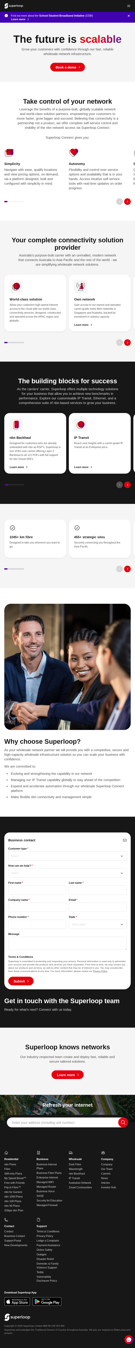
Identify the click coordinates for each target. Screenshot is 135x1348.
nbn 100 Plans (12, 1201)
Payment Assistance (48, 1245)
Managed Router (46, 1186)
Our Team (106, 1169)
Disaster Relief (45, 1259)
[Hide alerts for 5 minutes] (129, 16)
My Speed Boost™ (15, 1178)
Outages (41, 1254)
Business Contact (14, 1236)
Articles (105, 1182)
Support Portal (12, 1240)
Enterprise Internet (47, 1177)
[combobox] (67, 1122)
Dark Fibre (75, 1164)
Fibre (7, 1169)
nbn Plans (10, 1164)
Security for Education (49, 1200)
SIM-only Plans (13, 1173)
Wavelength (76, 1169)
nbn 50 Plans (12, 1205)
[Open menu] (129, 6)
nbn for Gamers (13, 1192)
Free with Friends (14, 1182)
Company (106, 1164)
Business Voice (46, 1191)
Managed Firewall (47, 1205)
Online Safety (44, 1249)
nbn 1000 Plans (13, 1196)
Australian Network (80, 1182)
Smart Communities (80, 1187)
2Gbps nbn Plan (13, 1210)
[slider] (14, 201)
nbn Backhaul (77, 1173)
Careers (105, 1173)
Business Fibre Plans (49, 1173)
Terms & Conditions (48, 1231)
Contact (8, 1231)
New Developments (15, 1245)
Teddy (40, 1272)
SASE (40, 1196)
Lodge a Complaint (48, 1240)
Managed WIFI (45, 1182)
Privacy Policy (100, 971)
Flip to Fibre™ (12, 1187)
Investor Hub (108, 1187)
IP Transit (74, 1178)
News (104, 1178)
